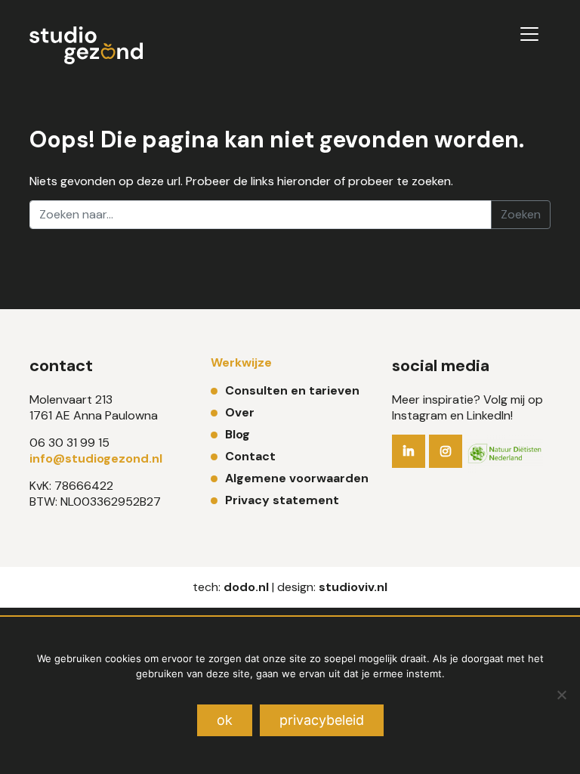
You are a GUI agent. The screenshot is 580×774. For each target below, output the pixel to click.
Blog (237, 434)
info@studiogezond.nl (95, 458)
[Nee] (561, 694)
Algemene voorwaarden (297, 478)
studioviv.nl (353, 587)
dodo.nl (246, 587)
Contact (250, 456)
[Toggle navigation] (529, 34)
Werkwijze (241, 362)
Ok (225, 720)
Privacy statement (282, 500)
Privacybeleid (321, 720)
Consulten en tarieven (292, 390)
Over (240, 412)
